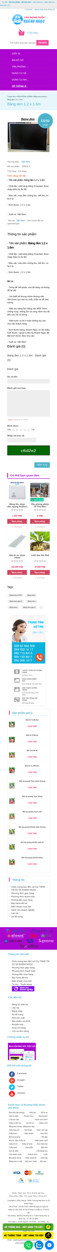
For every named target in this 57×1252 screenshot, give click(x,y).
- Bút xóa (44, 1147)
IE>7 (45, 1196)
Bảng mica (31, 595)
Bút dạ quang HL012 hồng (32, 858)
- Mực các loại (42, 1130)
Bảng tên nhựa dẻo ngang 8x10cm (17, 505)
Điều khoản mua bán (21, 906)
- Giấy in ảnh (32, 1154)
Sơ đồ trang (17, 916)
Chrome (41, 1196)
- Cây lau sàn (13, 1120)
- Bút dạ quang (14, 1137)
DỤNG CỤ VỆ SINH (21, 73)
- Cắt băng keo (41, 1151)
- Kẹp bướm (43, 1116)
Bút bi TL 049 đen (32, 766)
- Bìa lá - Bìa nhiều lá (16, 1140)
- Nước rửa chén (41, 1120)
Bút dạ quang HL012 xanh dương (32, 827)
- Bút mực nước (30, 1161)
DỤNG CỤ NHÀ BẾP (21, 79)
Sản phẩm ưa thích (21, 1021)
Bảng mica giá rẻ (16, 601)
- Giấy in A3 (12, 1144)
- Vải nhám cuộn (15, 1154)
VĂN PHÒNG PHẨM (21, 66)
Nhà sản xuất (18, 1018)
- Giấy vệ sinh (26, 1144)
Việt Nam (25, 161)
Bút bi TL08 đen (32, 720)
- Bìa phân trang (14, 1158)
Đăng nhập (17, 1011)
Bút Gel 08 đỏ (32, 750)
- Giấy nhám (28, 1133)
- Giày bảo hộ (13, 1130)
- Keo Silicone (42, 1144)
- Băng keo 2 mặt (15, 1161)
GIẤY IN (16, 53)
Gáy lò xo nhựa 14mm (17, 556)
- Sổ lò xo (44, 1113)
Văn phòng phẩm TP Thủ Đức (40, 505)
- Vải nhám (27, 1130)
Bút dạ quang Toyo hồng (32, 796)
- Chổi (45, 1154)
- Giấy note (12, 1147)
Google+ (21, 1080)
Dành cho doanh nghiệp (22, 910)
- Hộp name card (41, 1140)
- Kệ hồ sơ (29, 1123)
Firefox (35, 1196)
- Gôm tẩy (44, 1158)
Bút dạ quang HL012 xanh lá (32, 842)
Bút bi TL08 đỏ (32, 735)
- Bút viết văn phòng (16, 1113)
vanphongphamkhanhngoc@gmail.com (27, 1240)
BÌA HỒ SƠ (18, 60)
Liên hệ (14, 913)
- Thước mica (28, 1116)
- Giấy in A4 (43, 1123)
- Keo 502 (44, 1133)
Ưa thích (18, 527)
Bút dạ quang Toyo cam (32, 812)
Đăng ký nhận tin (20, 1004)
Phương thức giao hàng (22, 893)
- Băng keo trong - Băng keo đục (21, 1126)
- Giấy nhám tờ (30, 1158)
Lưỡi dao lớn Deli (40, 555)
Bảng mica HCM (16, 595)
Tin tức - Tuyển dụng (22, 984)
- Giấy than (12, 1133)
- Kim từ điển (13, 1116)
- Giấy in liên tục (14, 1123)
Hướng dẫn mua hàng (22, 900)
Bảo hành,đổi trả (19, 903)
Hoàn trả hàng (19, 1028)
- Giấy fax (32, 1113)
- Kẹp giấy (28, 1147)
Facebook (22, 1073)
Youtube (21, 1093)
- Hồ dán (44, 1137)
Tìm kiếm (42, 43)
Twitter (20, 1086)
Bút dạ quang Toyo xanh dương (32, 781)
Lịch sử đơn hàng (20, 1031)
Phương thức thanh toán (23, 896)
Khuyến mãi (17, 1024)
